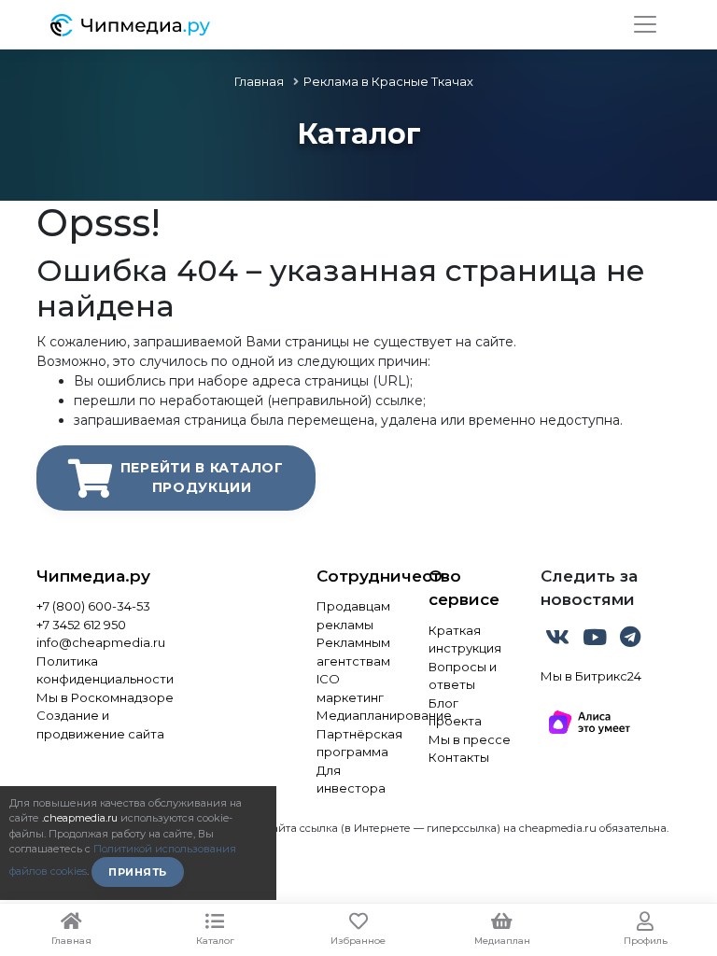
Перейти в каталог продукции (202, 477)
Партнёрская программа (358, 743)
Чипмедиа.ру (93, 576)
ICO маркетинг (350, 688)
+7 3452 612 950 (81, 624)
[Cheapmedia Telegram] (630, 640)
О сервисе (464, 588)
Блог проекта (455, 712)
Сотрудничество (358, 576)
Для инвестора (351, 779)
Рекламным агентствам (353, 651)
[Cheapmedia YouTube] (596, 640)
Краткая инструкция (465, 639)
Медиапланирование (358, 715)
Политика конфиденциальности (105, 670)
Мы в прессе (470, 739)
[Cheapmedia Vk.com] (559, 640)
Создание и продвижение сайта (100, 724)
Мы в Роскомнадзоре (105, 697)
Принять (137, 872)
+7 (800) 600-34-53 (93, 605)
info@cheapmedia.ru (100, 642)
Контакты (459, 757)
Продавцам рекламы (353, 615)
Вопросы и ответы (463, 676)
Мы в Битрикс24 (591, 675)
